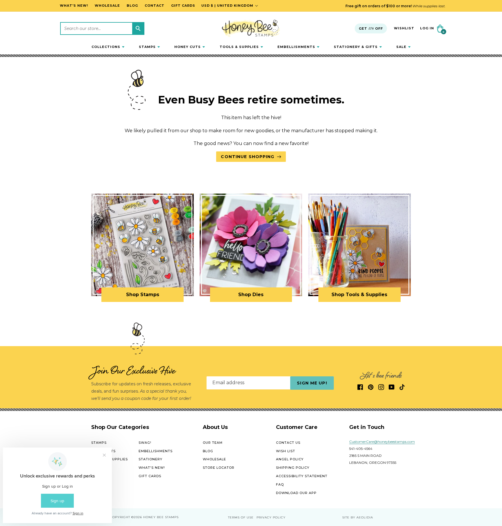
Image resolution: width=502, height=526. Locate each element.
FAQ (280, 484)
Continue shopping (247, 156)
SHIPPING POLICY (292, 468)
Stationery (150, 459)
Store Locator (218, 468)
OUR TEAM (213, 443)
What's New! (152, 468)
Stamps (99, 443)
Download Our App (296, 493)
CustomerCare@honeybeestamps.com (382, 441)
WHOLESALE (214, 459)
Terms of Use (241, 517)
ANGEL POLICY (290, 459)
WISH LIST (285, 451)
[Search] (138, 28)
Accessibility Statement (301, 476)
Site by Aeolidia (357, 517)
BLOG (208, 451)
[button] (107, 47)
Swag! (145, 443)
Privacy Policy (271, 517)
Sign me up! (312, 383)
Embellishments (156, 451)
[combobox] (102, 28)
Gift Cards (150, 476)
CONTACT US (288, 443)
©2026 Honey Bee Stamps (155, 517)
